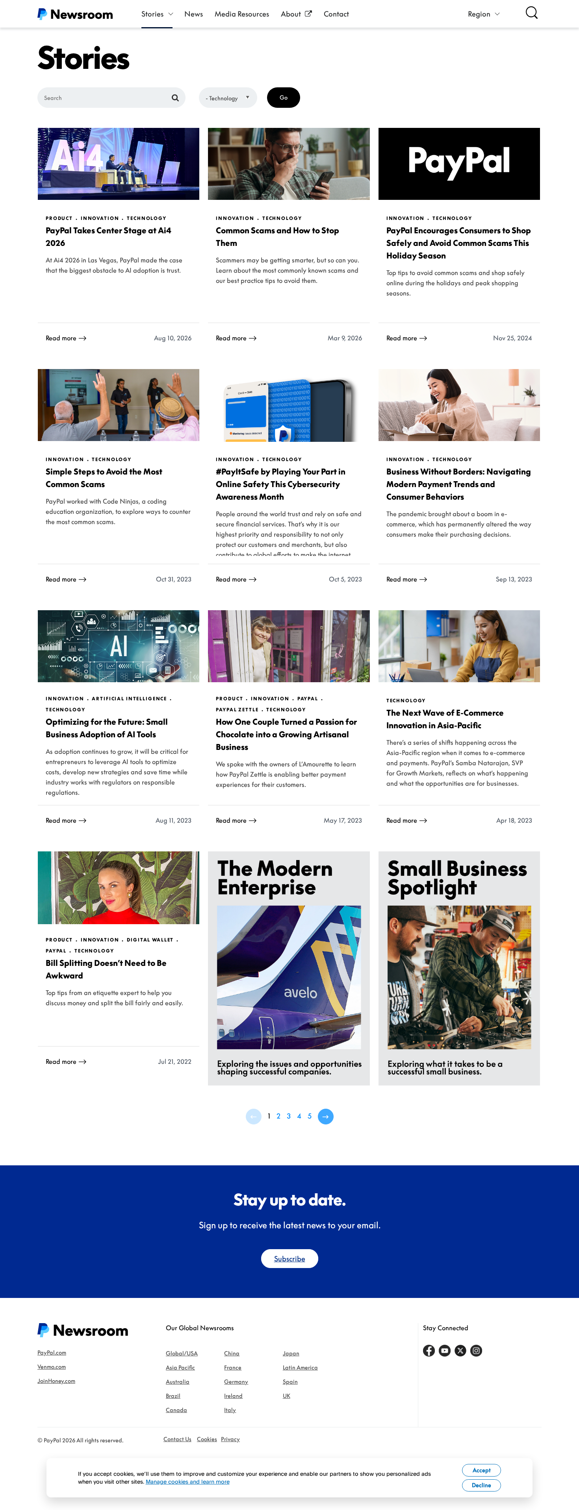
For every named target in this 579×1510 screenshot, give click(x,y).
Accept (482, 1470)
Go (284, 97)
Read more (61, 338)
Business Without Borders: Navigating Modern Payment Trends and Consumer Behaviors (458, 484)
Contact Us (177, 1439)
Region (479, 13)
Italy (230, 1410)
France (232, 1367)
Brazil (173, 1395)
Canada (176, 1410)
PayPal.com (51, 1352)
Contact (336, 13)
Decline (481, 1485)
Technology (147, 218)
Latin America (300, 1367)
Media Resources (242, 13)
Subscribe (289, 1258)
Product (59, 218)
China (231, 1353)
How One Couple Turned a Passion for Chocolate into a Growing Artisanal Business (286, 734)
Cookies (207, 1439)
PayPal (307, 698)
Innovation (100, 218)
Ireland (233, 1395)
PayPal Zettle (237, 710)
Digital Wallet (150, 940)
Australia (177, 1381)
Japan (291, 1353)
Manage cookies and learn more (188, 1481)
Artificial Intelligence (129, 698)
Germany (236, 1381)
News (193, 13)
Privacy (230, 1439)
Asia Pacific (180, 1367)
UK (286, 1395)
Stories (152, 13)
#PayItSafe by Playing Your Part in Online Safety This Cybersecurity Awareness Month (280, 484)
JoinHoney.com (56, 1380)
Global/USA (182, 1353)
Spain (290, 1381)
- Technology (222, 98)
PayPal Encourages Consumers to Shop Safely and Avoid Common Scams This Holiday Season (458, 242)
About (291, 13)
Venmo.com (51, 1366)
